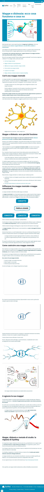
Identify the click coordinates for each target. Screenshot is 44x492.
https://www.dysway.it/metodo (31, 460)
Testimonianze (38, 4)
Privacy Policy (12, 489)
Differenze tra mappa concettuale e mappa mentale (15, 65)
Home (11, 5)
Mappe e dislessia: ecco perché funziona (13, 63)
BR (4, 1)
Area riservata (37, 1)
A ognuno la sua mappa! (9, 70)
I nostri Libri (32, 6)
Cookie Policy (20, 489)
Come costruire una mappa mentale (12, 68)
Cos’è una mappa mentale (10, 61)
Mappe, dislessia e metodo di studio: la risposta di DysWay (16, 73)
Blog (29, 4)
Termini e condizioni (30, 489)
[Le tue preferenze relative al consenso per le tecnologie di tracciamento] (2, 491)
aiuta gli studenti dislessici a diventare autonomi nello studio (17, 183)
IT (2, 1)
